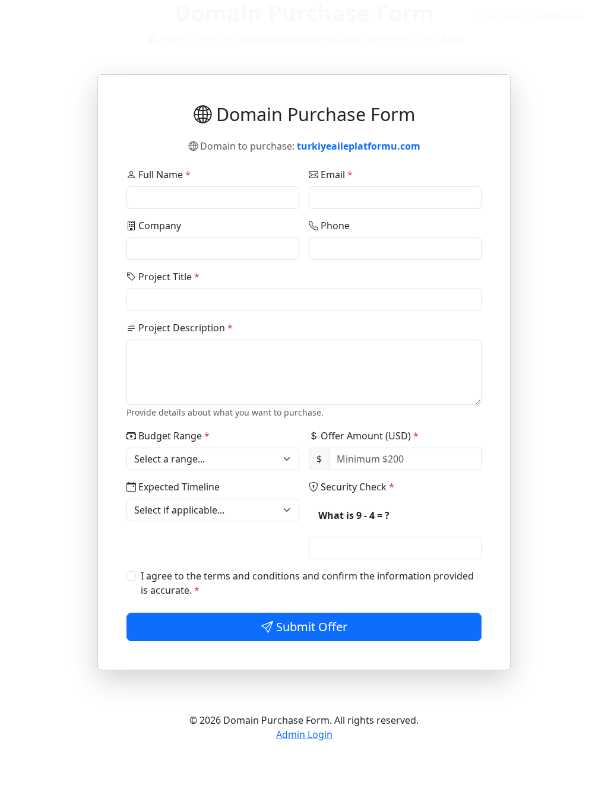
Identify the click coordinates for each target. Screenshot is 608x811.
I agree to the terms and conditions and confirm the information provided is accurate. (307, 583)
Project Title (168, 276)
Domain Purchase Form (108, 16)
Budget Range (173, 435)
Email (335, 174)
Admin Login (304, 734)
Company (158, 225)
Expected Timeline (178, 486)
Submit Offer (310, 627)
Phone (334, 225)
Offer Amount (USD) (368, 435)
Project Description (184, 327)
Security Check (356, 486)
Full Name (163, 174)
